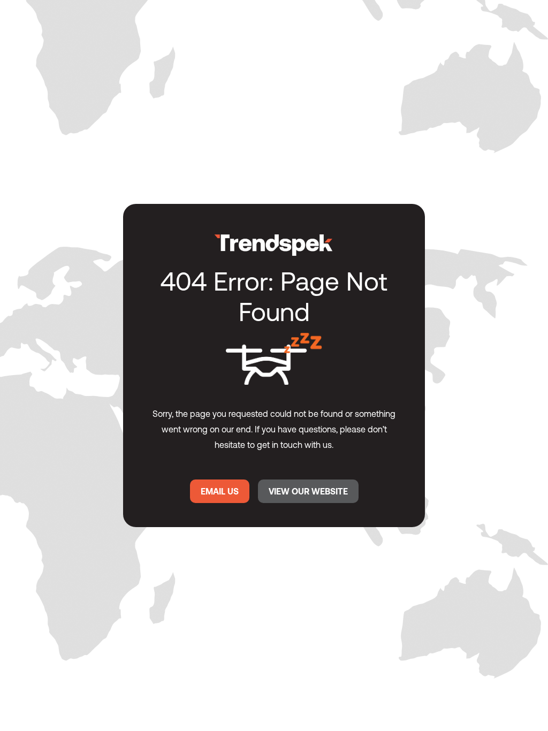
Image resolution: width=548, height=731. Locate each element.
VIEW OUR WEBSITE (308, 491)
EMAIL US (220, 491)
